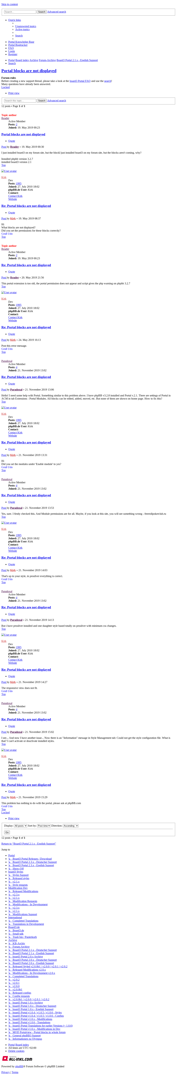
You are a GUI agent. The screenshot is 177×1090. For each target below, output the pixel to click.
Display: (9, 825)
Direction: (57, 825)
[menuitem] (25, 26)
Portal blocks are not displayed (28, 70)
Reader (5, 118)
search (107, 80)
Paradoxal (6, 361)
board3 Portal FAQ (80, 80)
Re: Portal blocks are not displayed (26, 206)
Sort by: (32, 825)
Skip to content (9, 4)
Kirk (3, 177)
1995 (18, 183)
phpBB (19, 1066)
